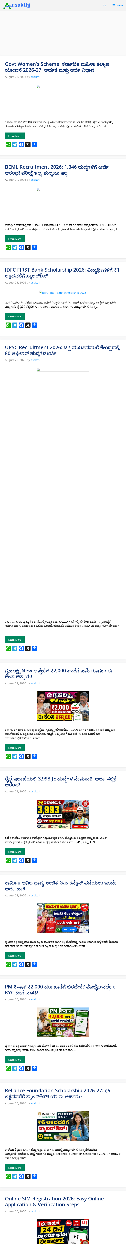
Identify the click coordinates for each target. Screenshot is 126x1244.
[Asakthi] (16, 5)
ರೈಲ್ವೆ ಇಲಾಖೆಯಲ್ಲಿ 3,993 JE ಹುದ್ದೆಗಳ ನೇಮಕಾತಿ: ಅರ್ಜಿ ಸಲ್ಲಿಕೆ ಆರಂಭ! (60, 781)
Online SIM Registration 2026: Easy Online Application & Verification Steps (54, 1201)
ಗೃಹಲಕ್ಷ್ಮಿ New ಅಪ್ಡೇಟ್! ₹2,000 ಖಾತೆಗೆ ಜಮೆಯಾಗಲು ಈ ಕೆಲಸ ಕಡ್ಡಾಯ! (58, 673)
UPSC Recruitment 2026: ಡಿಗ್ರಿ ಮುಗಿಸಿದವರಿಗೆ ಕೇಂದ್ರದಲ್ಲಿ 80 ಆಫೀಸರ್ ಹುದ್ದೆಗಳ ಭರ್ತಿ (62, 350)
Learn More (14, 136)
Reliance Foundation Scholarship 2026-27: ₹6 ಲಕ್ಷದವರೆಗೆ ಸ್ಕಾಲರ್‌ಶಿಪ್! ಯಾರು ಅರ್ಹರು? (57, 1093)
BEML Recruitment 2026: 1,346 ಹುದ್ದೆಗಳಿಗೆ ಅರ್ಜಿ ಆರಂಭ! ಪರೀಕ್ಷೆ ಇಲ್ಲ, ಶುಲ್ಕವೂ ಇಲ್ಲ (57, 169)
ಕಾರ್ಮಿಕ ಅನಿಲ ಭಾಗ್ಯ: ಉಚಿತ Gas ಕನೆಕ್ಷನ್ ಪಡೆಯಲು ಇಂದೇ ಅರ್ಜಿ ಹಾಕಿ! (60, 885)
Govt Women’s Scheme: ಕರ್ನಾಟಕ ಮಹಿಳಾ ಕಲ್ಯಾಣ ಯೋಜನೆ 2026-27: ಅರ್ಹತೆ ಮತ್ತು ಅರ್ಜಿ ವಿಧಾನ (57, 67)
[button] (104, 5)
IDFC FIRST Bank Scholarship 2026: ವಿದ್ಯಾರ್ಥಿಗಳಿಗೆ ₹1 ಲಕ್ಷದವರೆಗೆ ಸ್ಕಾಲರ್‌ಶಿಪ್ (62, 272)
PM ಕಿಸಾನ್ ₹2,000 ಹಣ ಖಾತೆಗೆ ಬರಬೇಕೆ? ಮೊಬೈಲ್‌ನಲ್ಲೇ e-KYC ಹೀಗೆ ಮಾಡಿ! (61, 989)
